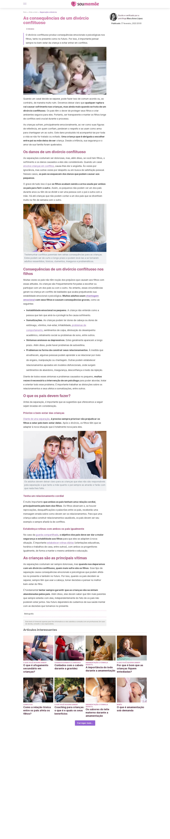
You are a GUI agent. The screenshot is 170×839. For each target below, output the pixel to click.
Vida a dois (33, 12)
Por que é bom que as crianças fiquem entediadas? (130, 668)
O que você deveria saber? (35, 662)
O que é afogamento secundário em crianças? (35, 668)
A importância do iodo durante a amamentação (100, 669)
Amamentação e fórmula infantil (97, 664)
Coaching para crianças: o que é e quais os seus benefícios (69, 710)
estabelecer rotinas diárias (60, 542)
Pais (25, 12)
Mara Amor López (135, 18)
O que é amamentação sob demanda (130, 709)
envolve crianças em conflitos (38, 166)
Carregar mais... (85, 723)
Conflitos (27, 704)
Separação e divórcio (48, 12)
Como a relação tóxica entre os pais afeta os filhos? (37, 710)
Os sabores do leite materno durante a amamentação (97, 712)
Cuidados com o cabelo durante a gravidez (69, 667)
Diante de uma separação (36, 419)
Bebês (119, 704)
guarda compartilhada (47, 534)
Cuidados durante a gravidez (68, 662)
